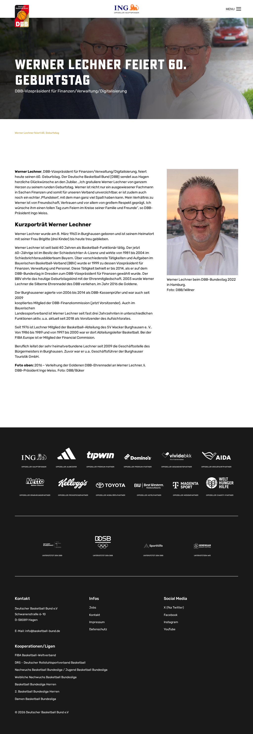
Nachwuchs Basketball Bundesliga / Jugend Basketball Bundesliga (61, 669)
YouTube (169, 629)
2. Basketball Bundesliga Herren (37, 691)
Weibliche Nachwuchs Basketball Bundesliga (46, 677)
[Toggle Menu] (233, 8)
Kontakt (94, 615)
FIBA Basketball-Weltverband (35, 655)
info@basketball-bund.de (42, 631)
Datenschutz (98, 629)
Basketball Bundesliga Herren (35, 684)
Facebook (170, 615)
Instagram (171, 622)
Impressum (97, 622)
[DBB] (22, 16)
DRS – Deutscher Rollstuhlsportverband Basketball (50, 662)
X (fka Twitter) (174, 607)
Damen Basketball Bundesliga (35, 699)
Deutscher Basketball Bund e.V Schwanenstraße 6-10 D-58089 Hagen (36, 614)
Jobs (92, 607)
